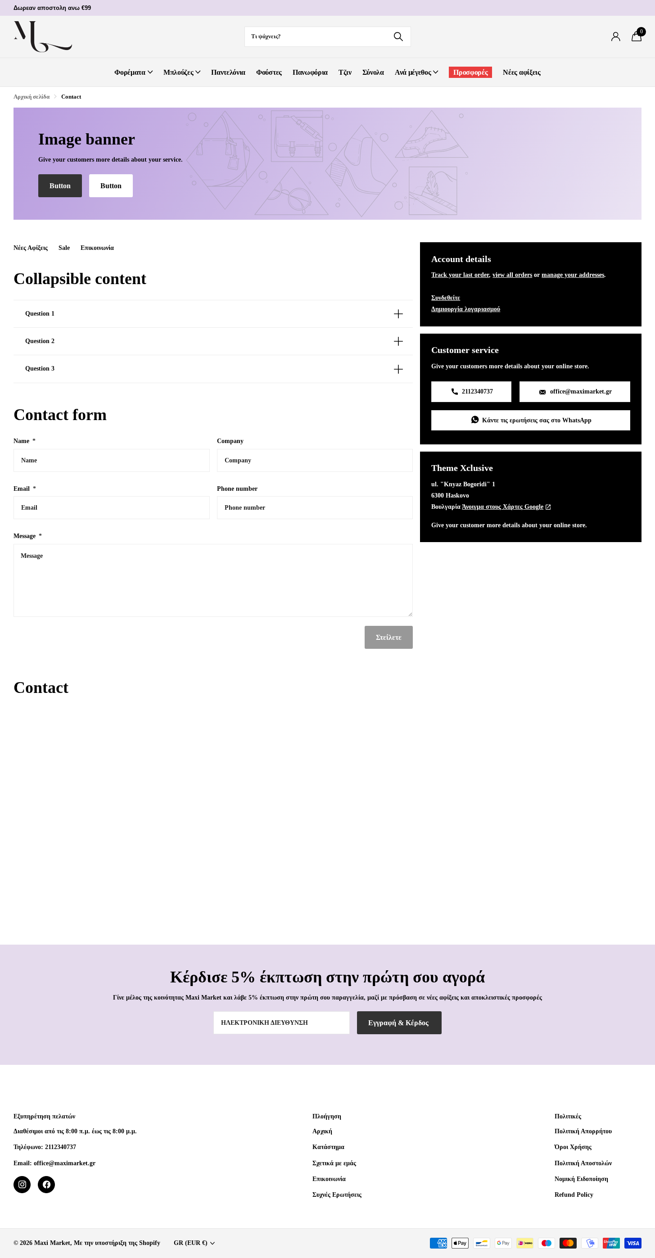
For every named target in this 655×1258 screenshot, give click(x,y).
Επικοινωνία (97, 247)
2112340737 (476, 391)
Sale (64, 247)
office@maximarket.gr (580, 391)
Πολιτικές (568, 1116)
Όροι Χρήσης (573, 1146)
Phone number (237, 488)
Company (230, 440)
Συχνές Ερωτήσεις (336, 1194)
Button (60, 186)
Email (25, 488)
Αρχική (322, 1131)
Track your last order (460, 274)
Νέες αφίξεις (521, 72)
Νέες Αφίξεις (31, 247)
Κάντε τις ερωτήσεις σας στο (536, 420)
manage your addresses (573, 274)
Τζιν (345, 72)
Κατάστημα (328, 1146)
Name (25, 440)
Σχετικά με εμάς (334, 1163)
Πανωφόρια (310, 72)
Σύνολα (373, 72)
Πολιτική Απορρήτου (583, 1131)
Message (28, 535)
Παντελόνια (228, 72)
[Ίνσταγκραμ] (22, 1184)
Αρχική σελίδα (32, 96)
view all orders (512, 274)
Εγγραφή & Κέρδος (399, 1023)
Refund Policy (574, 1194)
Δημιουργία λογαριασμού (465, 308)
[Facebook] (46, 1184)
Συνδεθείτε (445, 297)
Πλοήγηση (326, 1116)
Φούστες (269, 72)
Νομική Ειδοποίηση (581, 1178)
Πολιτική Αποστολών (583, 1163)
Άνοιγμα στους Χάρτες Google (502, 506)
